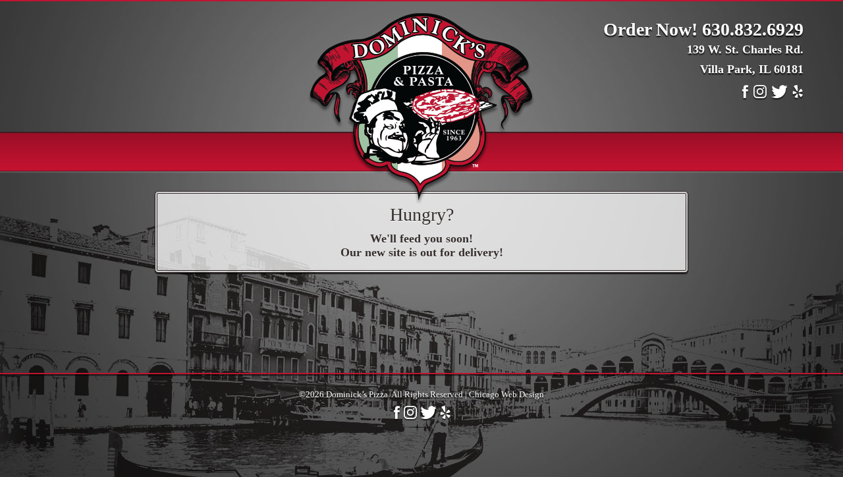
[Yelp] (797, 96)
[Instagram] (760, 96)
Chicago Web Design (506, 394)
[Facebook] (745, 96)
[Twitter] (779, 96)
